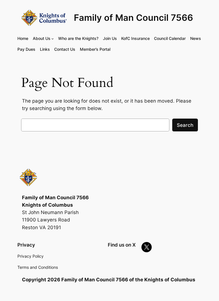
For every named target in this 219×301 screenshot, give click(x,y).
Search (185, 125)
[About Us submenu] (52, 38)
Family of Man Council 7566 (133, 17)
